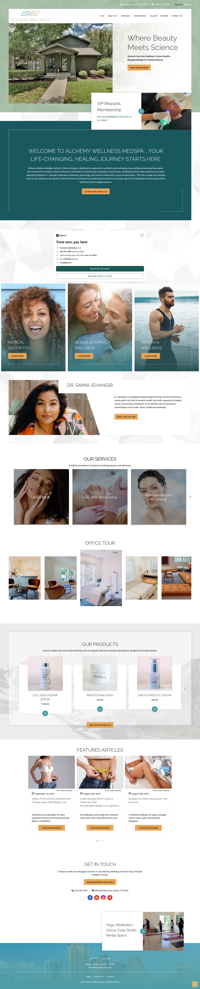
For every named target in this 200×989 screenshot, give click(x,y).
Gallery (153, 16)
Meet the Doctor (126, 417)
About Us (112, 16)
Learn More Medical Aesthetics (17, 357)
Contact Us (177, 16)
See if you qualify (100, 269)
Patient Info (139, 16)
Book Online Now (139, 67)
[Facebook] (90, 897)
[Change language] (142, 235)
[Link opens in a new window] (45, 713)
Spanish (187, 4)
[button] (97, 841)
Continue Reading (51, 828)
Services (125, 16)
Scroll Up (194, 984)
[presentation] (13, 577)
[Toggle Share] (109, 897)
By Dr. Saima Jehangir (64, 790)
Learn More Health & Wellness (150, 357)
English (178, 4)
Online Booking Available (100, 882)
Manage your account (100, 276)
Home (101, 16)
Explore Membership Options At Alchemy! (114, 119)
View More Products (100, 725)
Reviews (164, 16)
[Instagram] (103, 897)
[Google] (96, 897)
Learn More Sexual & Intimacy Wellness (84, 357)
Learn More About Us (95, 191)
